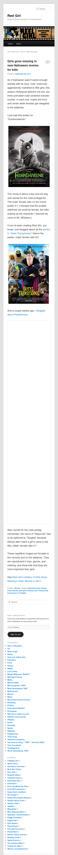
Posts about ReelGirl (16, 708)
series (9, 722)
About (18, 43)
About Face (12, 763)
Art (8, 648)
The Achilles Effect (15, 843)
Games (10, 665)
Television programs (16, 739)
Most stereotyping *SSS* (17, 688)
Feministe (11, 783)
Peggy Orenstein (14, 817)
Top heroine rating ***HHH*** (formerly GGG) (25, 742)
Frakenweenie (12, 590)
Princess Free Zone (15, 829)
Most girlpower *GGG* (16, 685)
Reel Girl (14, 15)
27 (48, 62)
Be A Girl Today (14, 769)
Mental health (13, 682)
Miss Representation (15, 811)
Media (9, 679)
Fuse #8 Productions (16, 789)
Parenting (11, 702)
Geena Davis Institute (16, 792)
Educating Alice (14, 780)
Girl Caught (12, 794)
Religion (10, 719)
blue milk (11, 772)
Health (10, 668)
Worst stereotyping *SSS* (18, 750)
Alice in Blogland (14, 645)
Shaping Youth (13, 837)
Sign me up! (15, 634)
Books (10, 654)
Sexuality (11, 725)
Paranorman (12, 593)
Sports (10, 728)
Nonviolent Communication (18, 699)
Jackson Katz (12, 803)
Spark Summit (13, 840)
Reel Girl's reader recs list (18, 714)
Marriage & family (14, 677)
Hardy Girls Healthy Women (18, 797)
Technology (12, 736)
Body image (12, 651)
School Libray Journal (16, 834)
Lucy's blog (12, 671)
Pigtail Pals (12, 820)
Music (9, 697)
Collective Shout (14, 777)
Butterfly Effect (13, 775)
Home (10, 43)
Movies (17, 588)
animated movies (34, 588)
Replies (22, 593)
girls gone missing (26, 590)
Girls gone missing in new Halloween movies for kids (23, 65)
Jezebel (10, 806)
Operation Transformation (18, 814)
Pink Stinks (12, 823)
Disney (44, 588)
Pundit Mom (12, 831)
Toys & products (14, 745)
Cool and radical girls (16, 657)
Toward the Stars (14, 846)
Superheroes (12, 734)
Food (9, 662)
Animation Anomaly (15, 766)
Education (11, 660)
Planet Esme (12, 826)
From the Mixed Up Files (17, 786)
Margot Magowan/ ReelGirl (18, 674)
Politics (10, 705)
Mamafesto (11, 809)
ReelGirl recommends (16, 716)
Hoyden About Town (15, 800)
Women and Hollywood (17, 848)
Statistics (11, 731)
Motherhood (12, 691)
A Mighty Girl (12, 760)
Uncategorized (13, 748)
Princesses (12, 711)
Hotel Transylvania (41, 590)
